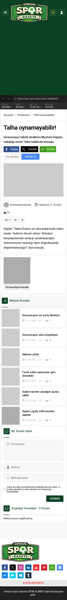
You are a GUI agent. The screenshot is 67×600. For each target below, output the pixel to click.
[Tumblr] (28, 575)
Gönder (51, 149)
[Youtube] (36, 567)
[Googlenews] (60, 567)
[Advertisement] (33, 60)
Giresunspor (23, 115)
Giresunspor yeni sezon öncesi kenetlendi (37, 98)
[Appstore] (5, 575)
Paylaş (14, 149)
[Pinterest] (44, 567)
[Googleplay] (13, 575)
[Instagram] (21, 567)
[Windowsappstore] (21, 575)
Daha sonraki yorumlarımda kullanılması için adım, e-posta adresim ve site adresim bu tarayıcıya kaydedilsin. (34, 489)
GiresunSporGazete (20, 204)
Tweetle (32, 149)
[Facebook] (5, 567)
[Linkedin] (28, 567)
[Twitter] (13, 567)
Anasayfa (8, 115)
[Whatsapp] (52, 567)
